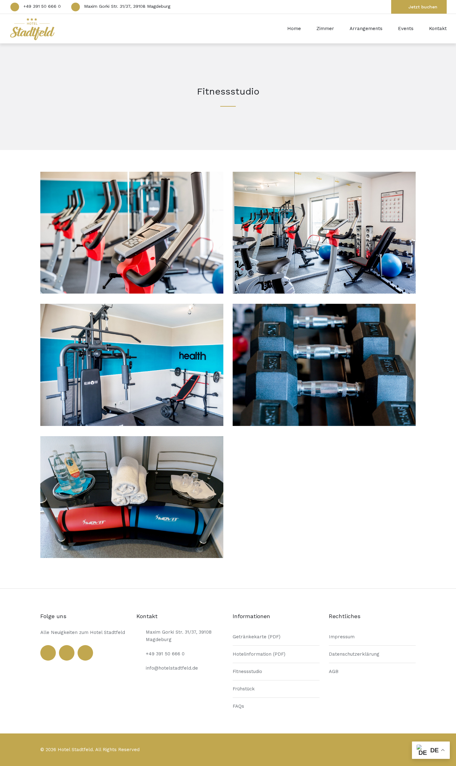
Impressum (342, 637)
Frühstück (244, 689)
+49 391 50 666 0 (42, 6)
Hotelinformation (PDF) (259, 654)
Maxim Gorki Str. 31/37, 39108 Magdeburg (127, 6)
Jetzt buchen (423, 6)
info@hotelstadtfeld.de (172, 668)
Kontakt (438, 28)
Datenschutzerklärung (354, 654)
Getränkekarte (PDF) (256, 637)
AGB (333, 671)
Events (406, 28)
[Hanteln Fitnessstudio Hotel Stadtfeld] (324, 424)
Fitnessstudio (247, 671)
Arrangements (366, 28)
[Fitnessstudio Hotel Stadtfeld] (131, 292)
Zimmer (325, 28)
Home (294, 28)
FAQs (238, 706)
